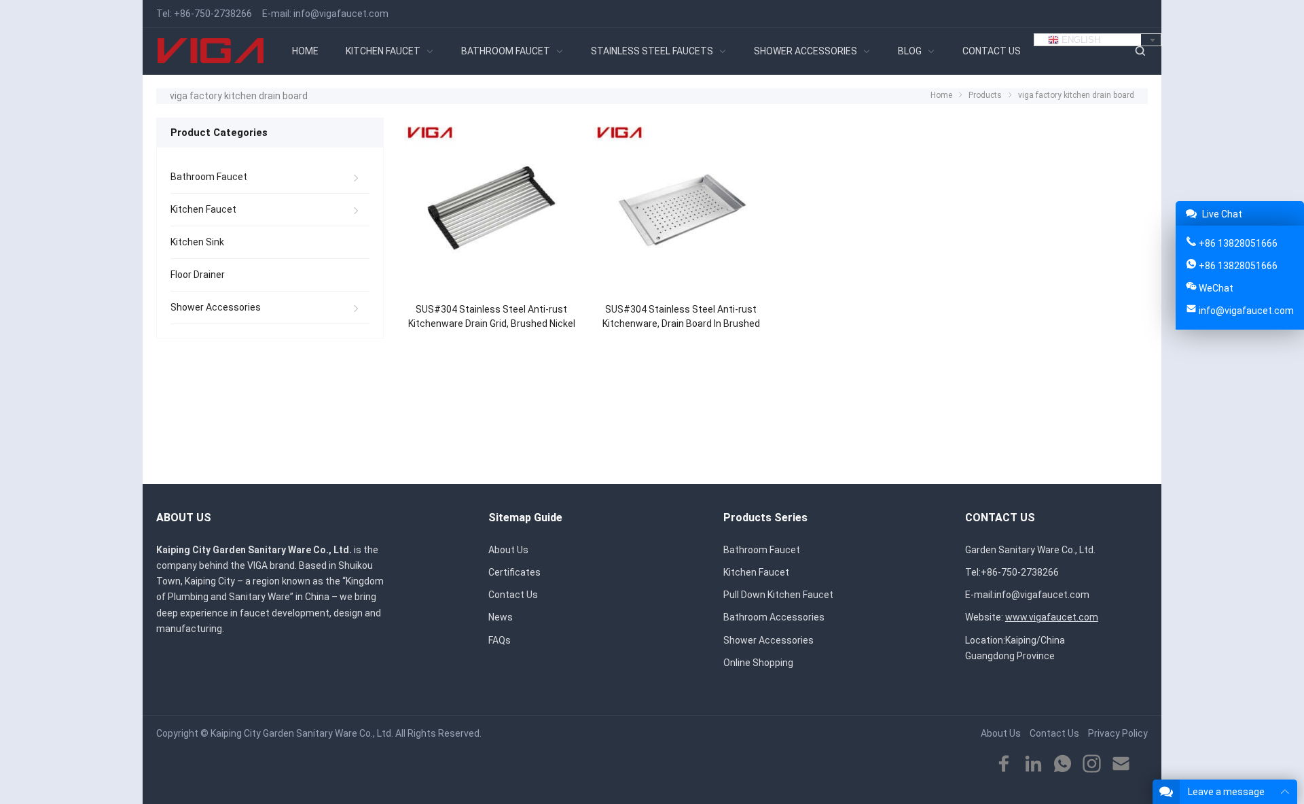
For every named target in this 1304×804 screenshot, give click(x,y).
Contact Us (513, 594)
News (500, 617)
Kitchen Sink (197, 242)
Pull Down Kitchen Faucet (778, 594)
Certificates (514, 572)
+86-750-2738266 (213, 13)
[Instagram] (1092, 764)
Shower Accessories (215, 307)
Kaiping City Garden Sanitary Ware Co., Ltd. (302, 733)
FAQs (499, 640)
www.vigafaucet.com (1051, 617)
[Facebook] (1004, 764)
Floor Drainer (197, 274)
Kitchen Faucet (203, 209)
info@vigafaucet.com (340, 13)
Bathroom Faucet (208, 176)
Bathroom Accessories (774, 617)
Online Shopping (758, 662)
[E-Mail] (1121, 764)
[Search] (1139, 51)
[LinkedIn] (1033, 764)
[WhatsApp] (1062, 764)
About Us (508, 549)
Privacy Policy (1118, 733)
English (1079, 40)
